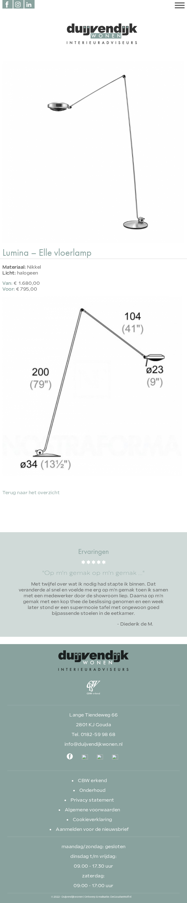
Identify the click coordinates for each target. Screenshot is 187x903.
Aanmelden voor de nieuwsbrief (92, 829)
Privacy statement (92, 800)
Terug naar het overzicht (31, 492)
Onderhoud (92, 790)
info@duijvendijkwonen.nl (94, 744)
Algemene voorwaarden (92, 809)
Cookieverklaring (92, 819)
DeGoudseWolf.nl (120, 896)
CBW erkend (92, 780)
